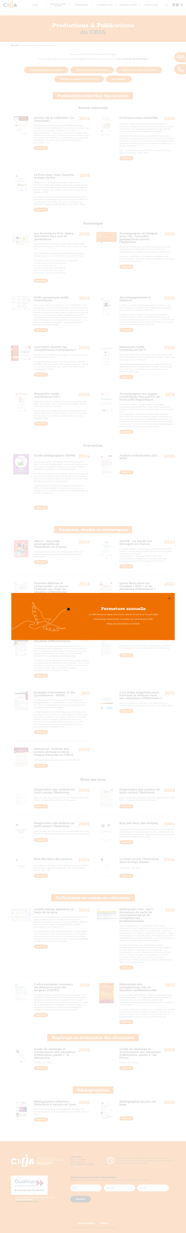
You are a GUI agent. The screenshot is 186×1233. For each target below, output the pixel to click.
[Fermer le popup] (169, 598)
